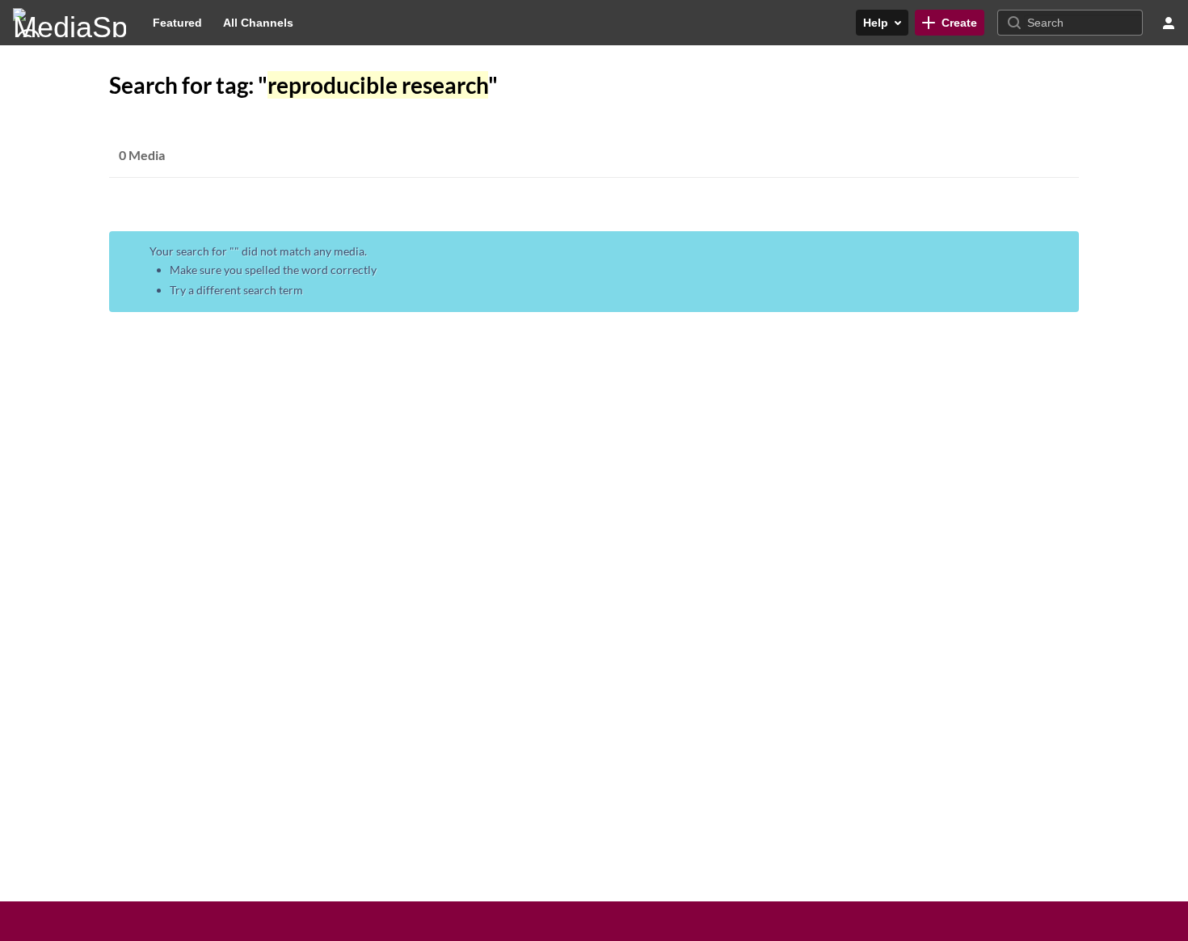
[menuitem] (177, 23)
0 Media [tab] (142, 154)
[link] (949, 23)
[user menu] (1169, 23)
